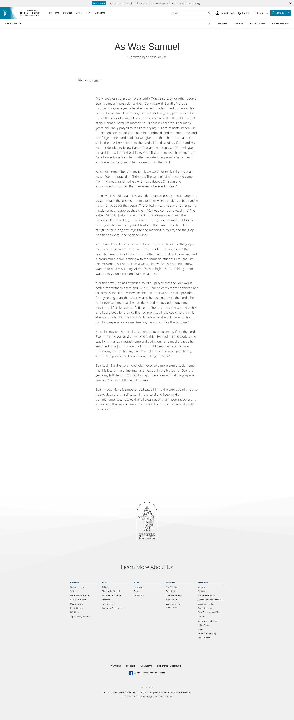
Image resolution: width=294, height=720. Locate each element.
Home (209, 23)
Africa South (13, 23)
